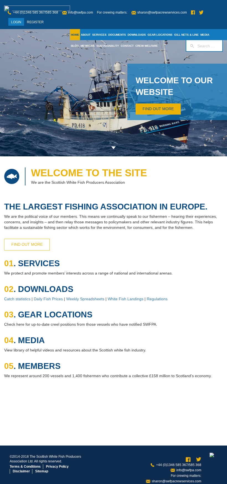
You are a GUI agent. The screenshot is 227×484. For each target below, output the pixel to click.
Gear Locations (160, 34)
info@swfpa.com (80, 12)
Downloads (137, 34)
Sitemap (41, 471)
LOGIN (16, 22)
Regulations (157, 299)
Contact (127, 45)
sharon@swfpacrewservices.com (162, 12)
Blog (75, 45)
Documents (117, 34)
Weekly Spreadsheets (85, 299)
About (86, 34)
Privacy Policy (57, 467)
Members (88, 45)
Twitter (201, 12)
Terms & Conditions (25, 467)
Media (204, 34)
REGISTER (35, 22)
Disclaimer (21, 471)
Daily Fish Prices (48, 299)
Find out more (158, 109)
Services (99, 34)
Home (75, 34)
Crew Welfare (146, 45)
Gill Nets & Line (186, 34)
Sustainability (107, 45)
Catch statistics (17, 299)
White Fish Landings (125, 299)
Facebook (193, 12)
